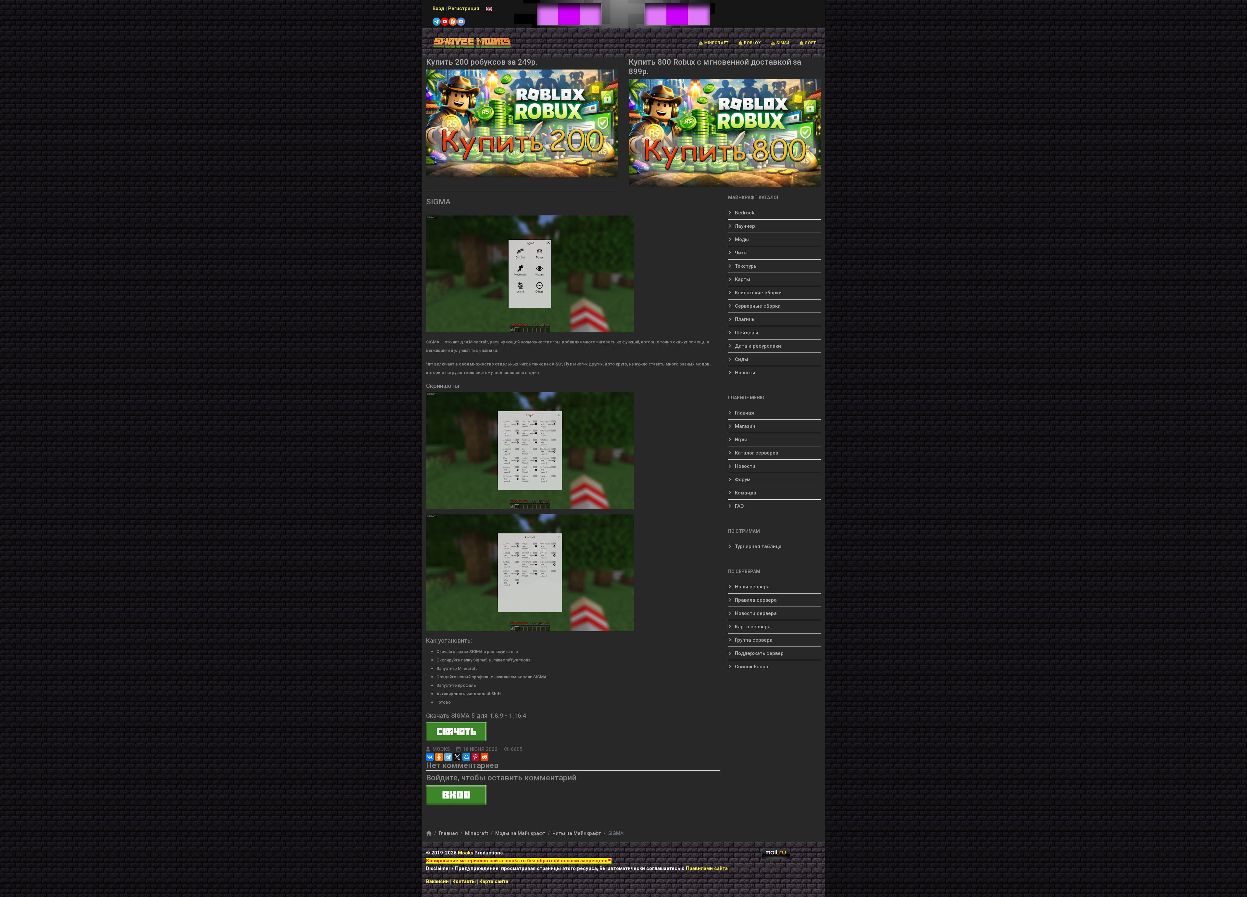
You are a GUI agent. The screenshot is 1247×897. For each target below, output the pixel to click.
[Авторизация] (573, 795)
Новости (744, 373)
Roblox (752, 43)
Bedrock (744, 213)
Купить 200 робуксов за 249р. (482, 62)
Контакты (464, 881)
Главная (744, 413)
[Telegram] (448, 757)
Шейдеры (746, 333)
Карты (742, 279)
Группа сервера (753, 640)
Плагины (745, 319)
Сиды (741, 359)
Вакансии (437, 881)
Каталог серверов (756, 453)
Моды (741, 239)
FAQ (739, 506)
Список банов (751, 667)
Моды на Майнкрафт (520, 833)
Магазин (744, 426)
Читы (741, 253)
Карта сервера (752, 627)
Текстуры (746, 266)
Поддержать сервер (759, 653)
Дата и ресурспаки (757, 346)
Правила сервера (755, 600)
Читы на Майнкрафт (576, 833)
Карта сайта (493, 881)
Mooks (465, 853)
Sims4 (782, 43)
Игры (740, 439)
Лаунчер (744, 226)
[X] (457, 757)
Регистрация (463, 8)
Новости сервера (755, 613)
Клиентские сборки (758, 293)
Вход (438, 8)
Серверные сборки (757, 306)
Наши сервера (752, 587)
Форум (742, 479)
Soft (810, 43)
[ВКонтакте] (430, 757)
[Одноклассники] (439, 757)
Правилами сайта (707, 868)
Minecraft (716, 43)
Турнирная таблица (758, 546)
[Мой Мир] (466, 757)
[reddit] (484, 757)
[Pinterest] (475, 757)
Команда (745, 493)
